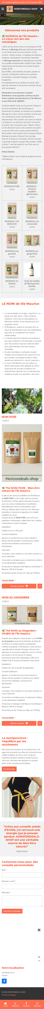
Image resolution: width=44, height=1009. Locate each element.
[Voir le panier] (41, 9)
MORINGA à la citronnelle (32, 222)
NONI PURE (9, 416)
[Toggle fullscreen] (39, 930)
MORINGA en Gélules (12, 282)
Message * (6, 892)
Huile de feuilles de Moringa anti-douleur (32, 283)
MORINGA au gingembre (32, 252)
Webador (13, 995)
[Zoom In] (39, 957)
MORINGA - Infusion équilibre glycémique (32, 190)
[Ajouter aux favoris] (39, 586)
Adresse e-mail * (8, 881)
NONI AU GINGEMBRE (15, 597)
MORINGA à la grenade (12, 252)
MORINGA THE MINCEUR (12, 222)
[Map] (22, 945)
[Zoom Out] (39, 961)
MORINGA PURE (12, 186)
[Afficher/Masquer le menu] (2, 9)
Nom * (4, 870)
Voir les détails (8, 580)
